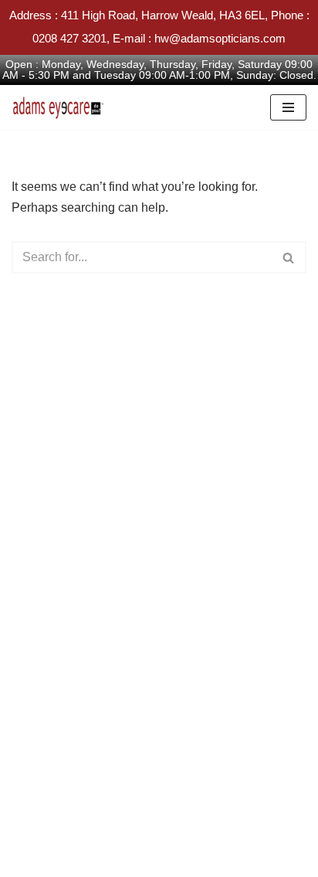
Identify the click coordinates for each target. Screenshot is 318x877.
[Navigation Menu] (288, 107)
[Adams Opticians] (62, 107)
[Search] (289, 257)
